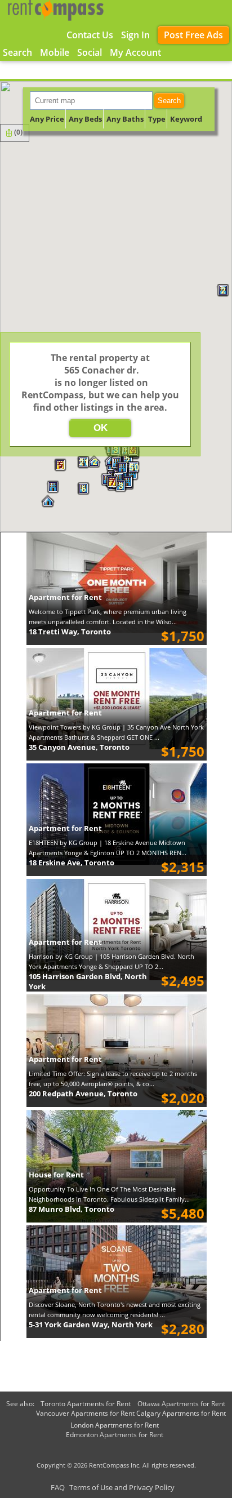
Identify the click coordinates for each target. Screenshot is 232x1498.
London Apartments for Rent (114, 1425)
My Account (135, 52)
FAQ (58, 1487)
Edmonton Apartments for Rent (114, 1434)
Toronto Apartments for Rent (86, 1403)
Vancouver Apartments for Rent (85, 1413)
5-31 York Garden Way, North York (91, 1324)
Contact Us (89, 35)
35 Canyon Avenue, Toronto (79, 747)
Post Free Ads (193, 35)
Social (89, 52)
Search (169, 100)
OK (100, 428)
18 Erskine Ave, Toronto (71, 862)
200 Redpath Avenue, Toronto (83, 1093)
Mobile (54, 52)
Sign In (135, 35)
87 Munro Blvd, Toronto (71, 1209)
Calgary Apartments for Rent (181, 1413)
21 (84, 462)
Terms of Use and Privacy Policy (122, 1487)
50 (134, 468)
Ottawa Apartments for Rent (181, 1403)
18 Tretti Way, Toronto (70, 631)
